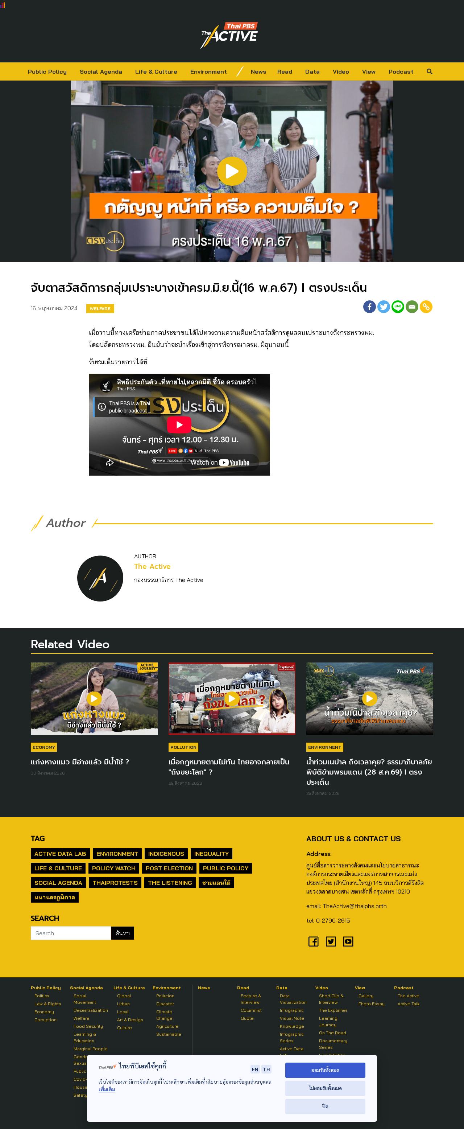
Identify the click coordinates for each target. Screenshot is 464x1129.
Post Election (169, 868)
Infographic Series (291, 1037)
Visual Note (292, 1018)
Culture (124, 1027)
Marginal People (91, 1048)
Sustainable (168, 1034)
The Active (152, 566)
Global (124, 995)
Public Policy (47, 71)
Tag (38, 838)
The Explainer (333, 1010)
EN (255, 1069)
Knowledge (292, 1026)
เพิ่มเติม (107, 1089)
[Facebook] (369, 306)
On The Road (332, 1032)
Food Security (88, 1026)
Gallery (366, 995)
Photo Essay (372, 1003)
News (258, 71)
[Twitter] (383, 306)
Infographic (291, 1010)
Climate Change (164, 1015)
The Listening (170, 882)
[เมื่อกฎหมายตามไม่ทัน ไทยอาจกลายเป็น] (232, 702)
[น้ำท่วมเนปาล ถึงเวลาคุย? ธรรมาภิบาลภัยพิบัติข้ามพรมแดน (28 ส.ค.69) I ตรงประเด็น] (369, 702)
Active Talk (408, 1003)
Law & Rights (47, 1003)
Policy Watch (114, 868)
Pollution (183, 747)
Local (122, 1011)
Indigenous (166, 853)
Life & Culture (156, 71)
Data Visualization (293, 999)
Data (312, 71)
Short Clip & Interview (331, 999)
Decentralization (91, 1010)
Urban (123, 1003)
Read (284, 71)
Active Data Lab (60, 853)
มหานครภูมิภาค (54, 897)
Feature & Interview (251, 999)
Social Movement (85, 999)
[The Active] (229, 35)
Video (341, 71)
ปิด (325, 1106)
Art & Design (130, 1019)
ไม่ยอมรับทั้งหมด (325, 1088)
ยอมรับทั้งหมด (325, 1070)
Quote (247, 1018)
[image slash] (240, 71)
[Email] (412, 306)
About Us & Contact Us (353, 838)
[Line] (398, 306)
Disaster (165, 1003)
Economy (44, 747)
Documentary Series (333, 1044)
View (369, 71)
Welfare (100, 308)
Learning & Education (85, 1037)
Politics (41, 995)
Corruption (45, 1019)
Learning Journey (328, 1021)
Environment (208, 71)
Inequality (211, 853)
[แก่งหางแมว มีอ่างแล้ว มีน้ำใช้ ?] (94, 702)
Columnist (251, 1010)
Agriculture (167, 1026)
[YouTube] (348, 941)
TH (266, 1069)
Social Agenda (101, 71)
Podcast (401, 71)
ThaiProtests (115, 882)
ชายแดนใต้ (216, 882)
